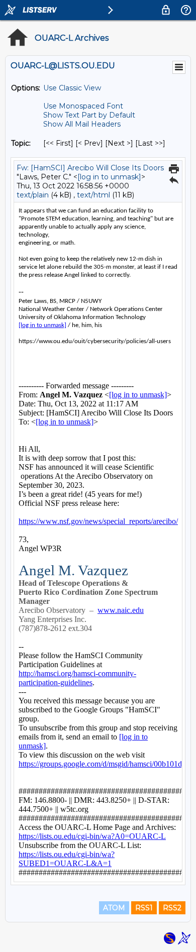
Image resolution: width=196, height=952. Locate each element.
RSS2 (172, 907)
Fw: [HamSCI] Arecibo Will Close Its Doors (90, 167)
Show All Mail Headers (82, 124)
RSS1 (144, 907)
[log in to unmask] (109, 176)
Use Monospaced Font (83, 106)
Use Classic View (72, 87)
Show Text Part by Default (89, 115)
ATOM (114, 907)
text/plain (33, 194)
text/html (93, 194)
